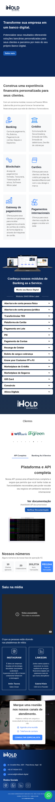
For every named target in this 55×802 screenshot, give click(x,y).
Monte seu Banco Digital (27, 290)
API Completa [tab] (20, 455)
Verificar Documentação (38, 510)
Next (46, 434)
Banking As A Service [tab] (41, 455)
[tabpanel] (27, 503)
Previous (8, 434)
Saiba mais (10, 53)
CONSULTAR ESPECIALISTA (27, 737)
